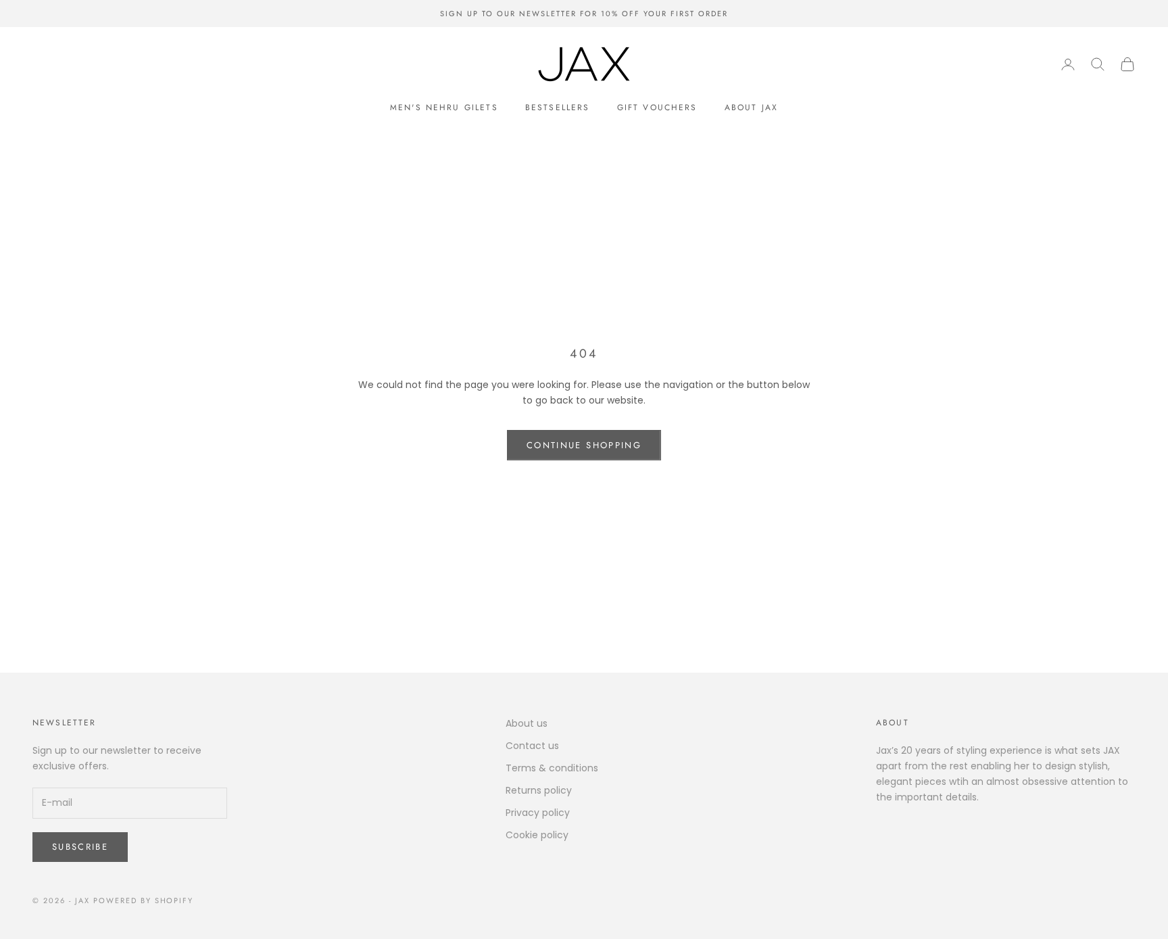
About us (527, 723)
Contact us (532, 745)
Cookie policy (537, 835)
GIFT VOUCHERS (657, 107)
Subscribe (80, 846)
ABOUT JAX (751, 107)
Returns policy (539, 790)
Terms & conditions (552, 768)
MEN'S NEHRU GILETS (444, 107)
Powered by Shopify (143, 900)
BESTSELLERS (557, 107)
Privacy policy (538, 812)
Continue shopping (584, 445)
